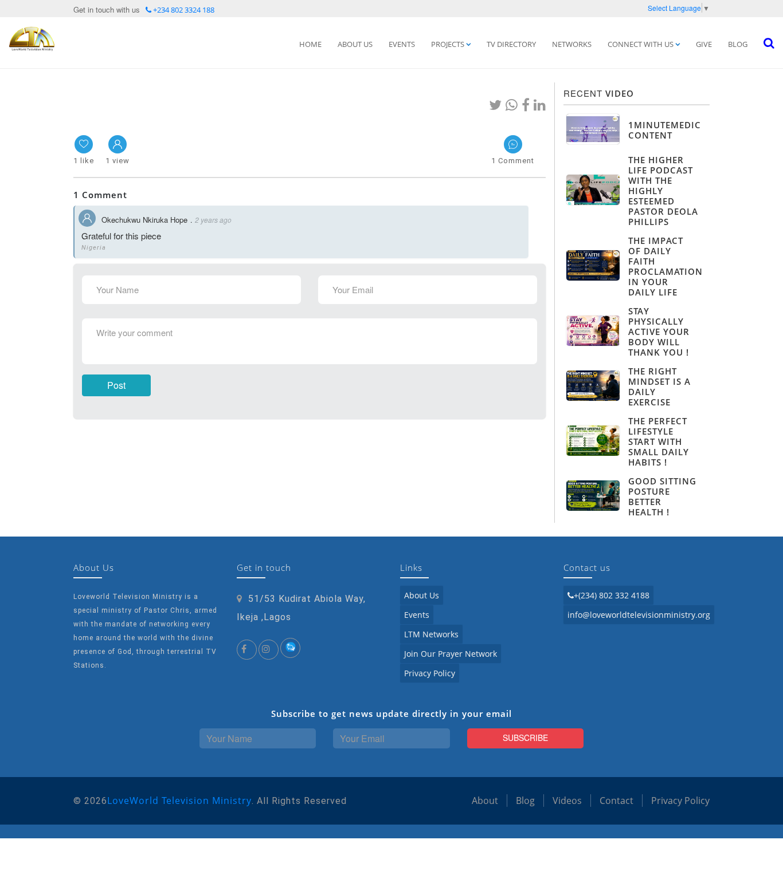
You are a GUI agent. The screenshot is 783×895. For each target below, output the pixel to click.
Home (310, 44)
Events (402, 44)
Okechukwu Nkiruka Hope (144, 219)
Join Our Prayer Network (450, 653)
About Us (355, 44)
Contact (616, 800)
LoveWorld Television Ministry (179, 800)
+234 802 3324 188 (182, 10)
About (485, 800)
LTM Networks (431, 634)
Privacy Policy (429, 673)
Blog (737, 44)
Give (704, 44)
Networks (572, 44)
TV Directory (511, 44)
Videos (567, 800)
